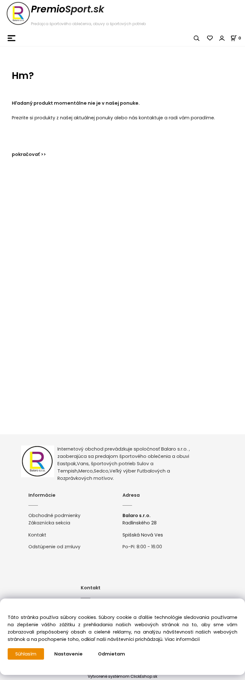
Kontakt (37, 535)
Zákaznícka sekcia (49, 523)
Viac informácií (182, 639)
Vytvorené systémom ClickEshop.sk (122, 676)
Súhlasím (25, 654)
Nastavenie (68, 654)
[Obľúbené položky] (210, 38)
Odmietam (111, 654)
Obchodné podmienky (54, 515)
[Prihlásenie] (222, 38)
